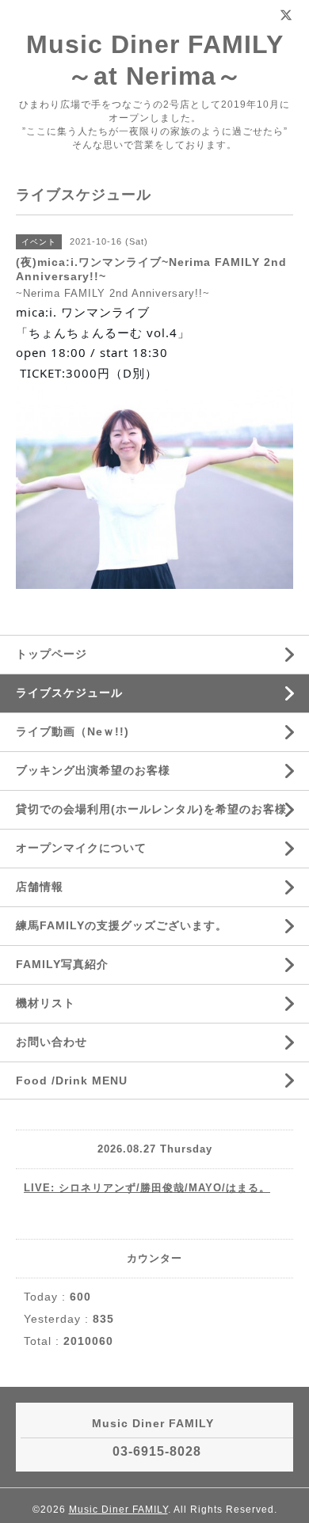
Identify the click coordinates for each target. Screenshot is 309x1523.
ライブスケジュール (69, 692)
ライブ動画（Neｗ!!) (72, 731)
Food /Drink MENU (72, 1080)
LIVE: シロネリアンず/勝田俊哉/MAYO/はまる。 (147, 1188)
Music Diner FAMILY (118, 1509)
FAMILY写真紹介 (62, 964)
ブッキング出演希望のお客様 (93, 770)
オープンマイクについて (81, 847)
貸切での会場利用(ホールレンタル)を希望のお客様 (151, 809)
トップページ (51, 654)
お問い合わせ (51, 1041)
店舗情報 (39, 886)
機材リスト (45, 1003)
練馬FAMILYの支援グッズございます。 (121, 925)
